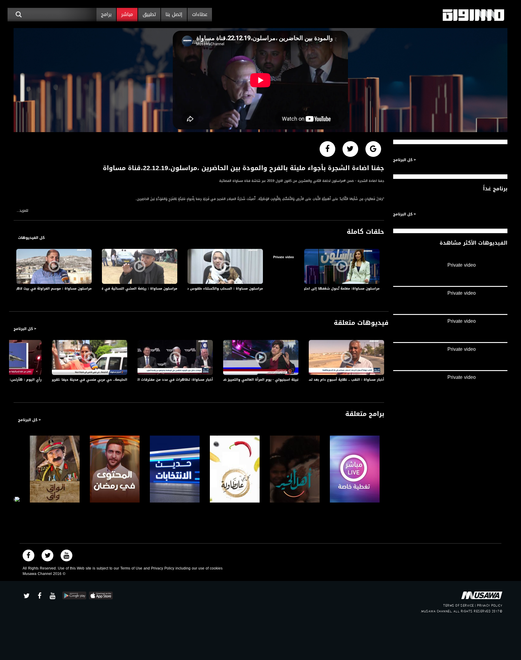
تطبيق (149, 14)
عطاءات (199, 14)
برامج (106, 14)
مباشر (127, 14)
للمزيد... (22, 210)
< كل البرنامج (25, 328)
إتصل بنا (174, 14)
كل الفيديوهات (31, 237)
